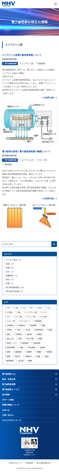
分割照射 (10, 325)
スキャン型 (42, 160)
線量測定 (18, 352)
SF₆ (48, 308)
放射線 (29, 334)
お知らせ (6, 410)
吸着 (50, 330)
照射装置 (41, 64)
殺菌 (40, 339)
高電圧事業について (10, 405)
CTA (8, 308)
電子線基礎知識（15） (15, 287)
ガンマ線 (18, 317)
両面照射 (38, 321)
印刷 (18, 330)
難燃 (30, 361)
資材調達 (29, 463)
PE (24, 308)
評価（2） (10, 283)
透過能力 (28, 356)
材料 (20, 339)
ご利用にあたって (15, 463)
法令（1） (10, 272)
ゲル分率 (43, 317)
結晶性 (42, 347)
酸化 (47, 356)
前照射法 (22, 325)
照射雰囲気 (11, 347)
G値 (16, 308)
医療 (43, 325)
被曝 (8, 356)
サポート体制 (8, 400)
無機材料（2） (12, 275)
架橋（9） (10, 268)
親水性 (17, 356)
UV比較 (9, 312)
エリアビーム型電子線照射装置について (22, 55)
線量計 (39, 352)
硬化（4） (10, 279)
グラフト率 (31, 317)
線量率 (29, 352)
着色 (21, 347)
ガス (8, 317)
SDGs (40, 308)
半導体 (9, 330)
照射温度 (25, 343)
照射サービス (12, 343)
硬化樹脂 (32, 347)
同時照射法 (39, 330)
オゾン (44, 312)
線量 (8, 352)
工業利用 (18, 334)
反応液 (27, 330)
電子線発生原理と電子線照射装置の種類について (26, 151)
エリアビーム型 (27, 64)
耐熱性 (49, 352)
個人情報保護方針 (44, 463)
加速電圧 (33, 325)
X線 (19, 312)
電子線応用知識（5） (15, 291)
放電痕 (39, 334)
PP (31, 308)
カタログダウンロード (11, 420)
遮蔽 (38, 356)
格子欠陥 (30, 339)
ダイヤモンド (25, 321)
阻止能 (21, 361)
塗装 (8, 334)
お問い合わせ (8, 415)
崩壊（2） (10, 264)
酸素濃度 (10, 361)
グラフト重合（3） (14, 260)
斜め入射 (10, 339)
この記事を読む (48, 97)
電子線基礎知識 (11, 64)
